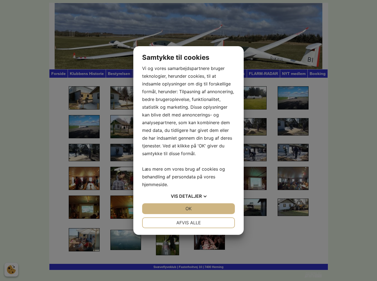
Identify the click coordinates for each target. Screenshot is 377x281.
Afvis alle (188, 222)
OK (188, 208)
